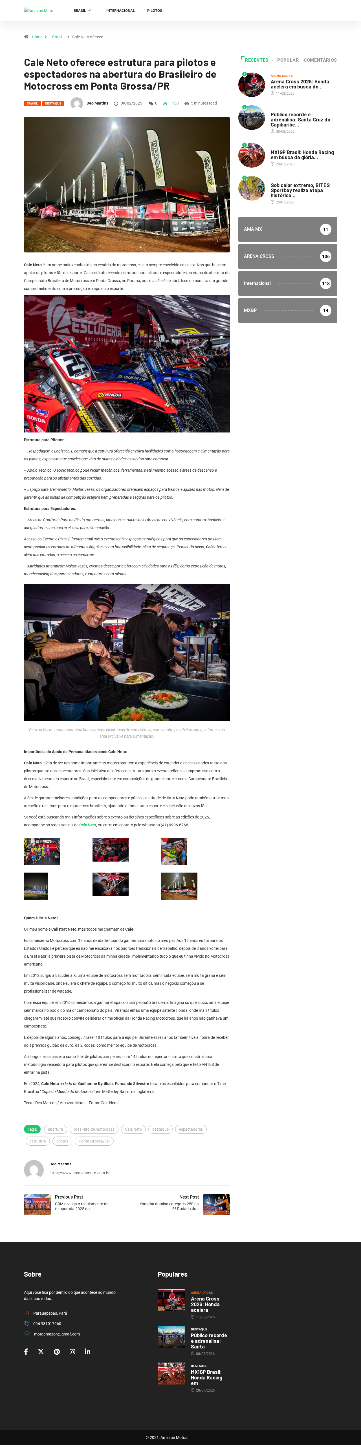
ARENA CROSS (282, 76)
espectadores (191, 1129)
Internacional (120, 10)
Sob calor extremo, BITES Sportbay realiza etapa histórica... (300, 190)
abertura (55, 1129)
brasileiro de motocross (94, 1129)
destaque (160, 1129)
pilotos (62, 1141)
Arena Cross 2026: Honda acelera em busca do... (300, 84)
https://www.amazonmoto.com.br (79, 1173)
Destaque (53, 103)
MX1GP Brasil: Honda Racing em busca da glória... (302, 154)
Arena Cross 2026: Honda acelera (205, 1304)
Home (37, 37)
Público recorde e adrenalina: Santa (209, 1341)
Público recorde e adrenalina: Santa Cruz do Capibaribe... (300, 119)
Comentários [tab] (320, 60)
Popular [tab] (288, 60)
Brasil (80, 10)
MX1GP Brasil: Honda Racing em (206, 1377)
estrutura (38, 1141)
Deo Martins (97, 103)
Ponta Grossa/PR (94, 1141)
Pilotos (154, 10)
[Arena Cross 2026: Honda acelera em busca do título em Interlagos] (171, 1300)
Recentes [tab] (256, 60)
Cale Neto (87, 825)
